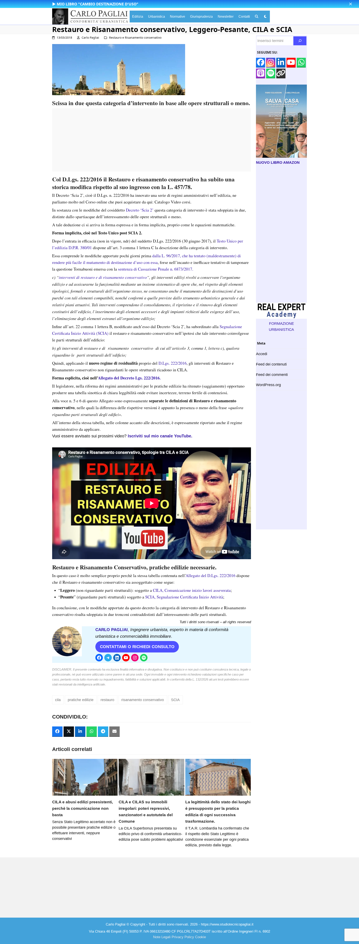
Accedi (261, 354)
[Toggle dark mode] (265, 16)
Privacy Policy (183, 937)
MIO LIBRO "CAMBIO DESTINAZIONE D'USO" (97, 3)
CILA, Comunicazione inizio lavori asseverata (192, 590)
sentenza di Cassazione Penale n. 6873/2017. (155, 269)
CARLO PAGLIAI (111, 629)
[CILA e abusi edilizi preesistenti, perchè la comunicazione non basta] (85, 777)
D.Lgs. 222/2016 (173, 363)
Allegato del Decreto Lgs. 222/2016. (129, 378)
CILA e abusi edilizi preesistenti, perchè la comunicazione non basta (82, 808)
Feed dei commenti (272, 375)
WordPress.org (268, 385)
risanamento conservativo (142, 700)
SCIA (175, 700)
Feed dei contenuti (271, 364)
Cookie (200, 937)
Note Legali (162, 937)
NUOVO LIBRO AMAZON (278, 162)
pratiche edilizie (80, 700)
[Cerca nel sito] (299, 40)
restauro (107, 700)
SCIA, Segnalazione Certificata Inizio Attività (184, 597)
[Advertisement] (151, 142)
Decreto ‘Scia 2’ (140, 210)
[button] (350, 4)
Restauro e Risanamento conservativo (135, 37)
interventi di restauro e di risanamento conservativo (103, 277)
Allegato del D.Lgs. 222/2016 (210, 575)
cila (58, 700)
